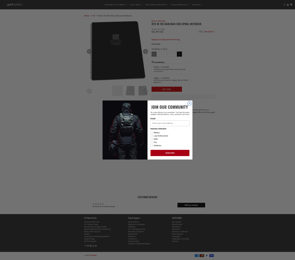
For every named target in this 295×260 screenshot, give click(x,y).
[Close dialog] (189, 103)
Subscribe (169, 153)
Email (152, 119)
